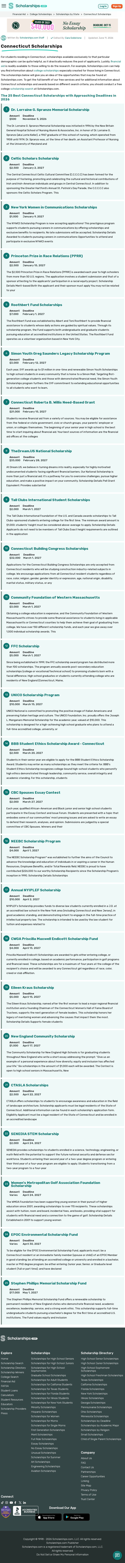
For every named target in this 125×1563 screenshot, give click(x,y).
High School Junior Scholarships (99, 1363)
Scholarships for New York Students (52, 1402)
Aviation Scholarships (43, 1470)
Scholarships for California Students (51, 1384)
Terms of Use (88, 1494)
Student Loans (9, 1390)
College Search (10, 1376)
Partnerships (88, 1471)
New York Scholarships (94, 1393)
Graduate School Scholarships (48, 1375)
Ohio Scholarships (91, 1411)
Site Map (86, 1485)
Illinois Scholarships (92, 1398)
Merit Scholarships (42, 1434)
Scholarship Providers (13, 1408)
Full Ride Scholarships (44, 1439)
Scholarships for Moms (44, 1420)
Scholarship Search (12, 1363)
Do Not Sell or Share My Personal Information (62, 1554)
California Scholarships (94, 1384)
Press (4, 1413)
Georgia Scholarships (93, 1402)
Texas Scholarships (92, 1379)
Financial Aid (19, 14)
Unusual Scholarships (43, 1452)
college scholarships (46, 70)
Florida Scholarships (92, 1389)
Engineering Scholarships (45, 1466)
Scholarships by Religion (95, 1429)
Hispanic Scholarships (44, 1411)
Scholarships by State (67, 14)
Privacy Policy (89, 1490)
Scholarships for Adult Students (49, 1379)
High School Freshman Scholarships (102, 1375)
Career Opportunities (93, 1476)
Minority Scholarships (43, 1407)
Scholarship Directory (13, 1367)
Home (4, 1358)
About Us (86, 1458)
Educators (7, 1404)
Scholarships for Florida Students (50, 1393)
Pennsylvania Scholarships (96, 1407)
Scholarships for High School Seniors (52, 1358)
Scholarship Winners (12, 1372)
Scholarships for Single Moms (48, 1425)
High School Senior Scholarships (100, 1358)
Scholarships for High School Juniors (52, 1363)
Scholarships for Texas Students (49, 1389)
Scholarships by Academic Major (100, 1425)
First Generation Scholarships (48, 1429)
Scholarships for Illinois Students (50, 1398)
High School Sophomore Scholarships (95, 1369)
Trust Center (88, 1499)
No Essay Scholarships (44, 1448)
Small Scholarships (92, 1434)
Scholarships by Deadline (96, 1420)
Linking (85, 1480)
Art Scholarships (40, 1461)
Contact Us (87, 1467)
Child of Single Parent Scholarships (101, 1439)
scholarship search (21, 88)
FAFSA (5, 1385)
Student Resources (12, 1399)
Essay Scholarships (42, 1443)
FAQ (83, 1462)
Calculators (7, 1395)
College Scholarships (41, 14)
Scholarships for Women (45, 1416)
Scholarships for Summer (45, 1457)
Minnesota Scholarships (95, 1416)
